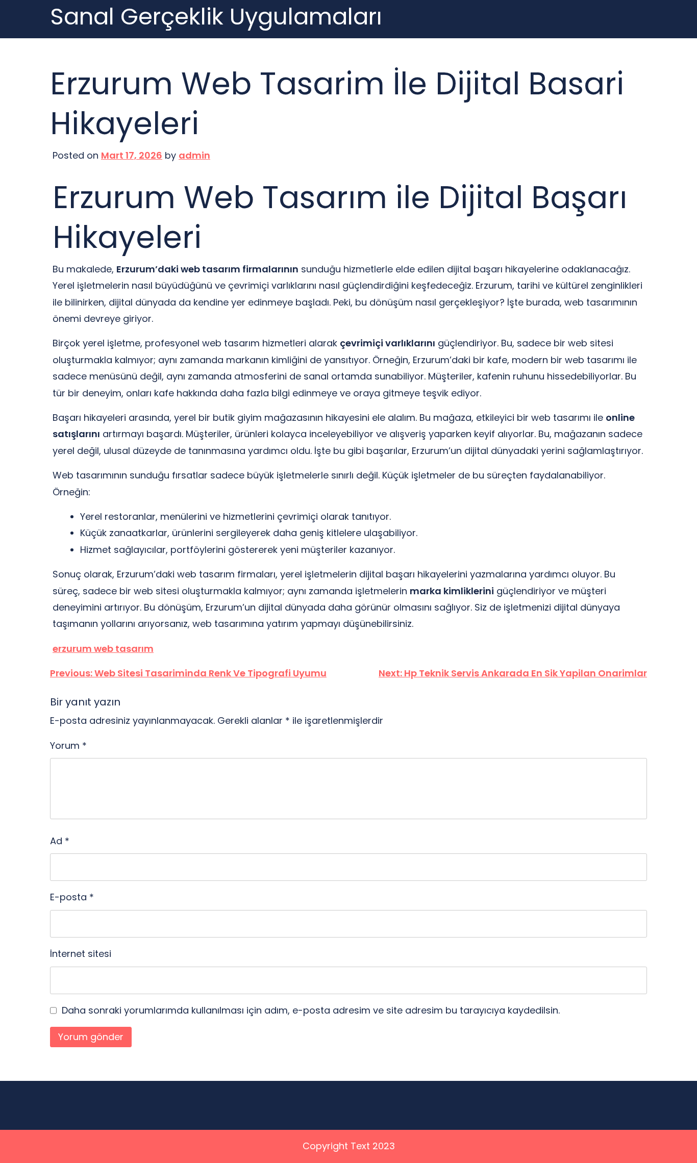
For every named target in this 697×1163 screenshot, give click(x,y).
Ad (59, 841)
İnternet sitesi (80, 953)
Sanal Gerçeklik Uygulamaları (216, 17)
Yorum (68, 745)
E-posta (72, 897)
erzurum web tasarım (103, 648)
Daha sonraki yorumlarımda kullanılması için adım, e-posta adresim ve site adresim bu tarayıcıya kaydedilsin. (311, 1010)
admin (194, 155)
